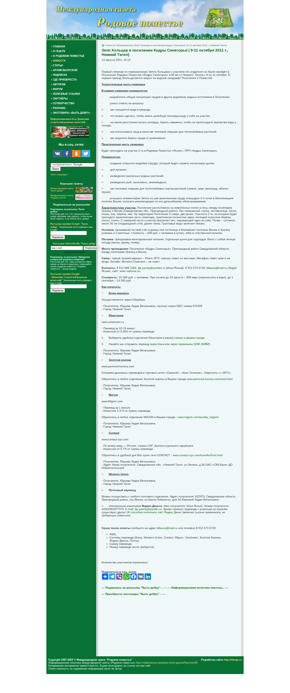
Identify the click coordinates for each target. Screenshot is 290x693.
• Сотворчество (62, 103)
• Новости (58, 60)
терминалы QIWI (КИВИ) (194, 344)
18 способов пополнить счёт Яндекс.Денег (153, 512)
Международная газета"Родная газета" (61, 196)
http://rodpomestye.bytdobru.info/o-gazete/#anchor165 (167, 662)
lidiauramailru (217, 267)
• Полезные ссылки (65, 93)
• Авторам (58, 84)
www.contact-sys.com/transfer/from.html (198, 455)
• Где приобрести (63, 79)
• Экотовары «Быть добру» (70, 112)
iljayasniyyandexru (151, 267)
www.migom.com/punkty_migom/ (198, 417)
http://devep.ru (233, 659)
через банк (157, 344)
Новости (110, 45)
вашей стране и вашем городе (185, 337)
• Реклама (58, 108)
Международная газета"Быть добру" (61, 189)
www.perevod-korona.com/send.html (210, 379)
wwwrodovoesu (130, 271)
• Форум (57, 89)
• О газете (58, 51)
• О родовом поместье (67, 55)
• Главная (58, 46)
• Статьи (57, 65)
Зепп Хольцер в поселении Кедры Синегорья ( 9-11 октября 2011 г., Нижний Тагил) (180, 45)
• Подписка (59, 74)
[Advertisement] (74, 375)
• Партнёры (59, 98)
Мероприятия (125, 45)
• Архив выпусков (64, 70)
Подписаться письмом (75, 252)
